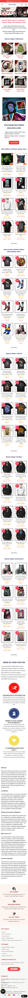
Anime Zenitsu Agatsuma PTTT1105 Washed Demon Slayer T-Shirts (7, 440)
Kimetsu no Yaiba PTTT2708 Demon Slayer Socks (7, 338)
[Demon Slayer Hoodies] (21, 49)
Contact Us (4, 953)
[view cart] (26, 4)
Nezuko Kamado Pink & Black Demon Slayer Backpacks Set (20, 338)
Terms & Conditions (6, 934)
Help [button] (25, 996)
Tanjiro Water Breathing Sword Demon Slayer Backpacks (7, 600)
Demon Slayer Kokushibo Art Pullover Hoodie (7, 476)
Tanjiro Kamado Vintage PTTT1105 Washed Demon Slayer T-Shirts (7, 418)
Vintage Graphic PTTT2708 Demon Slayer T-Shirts (7, 293)
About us (4, 932)
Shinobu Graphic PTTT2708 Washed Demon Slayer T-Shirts (7, 271)
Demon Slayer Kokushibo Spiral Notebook (21, 623)
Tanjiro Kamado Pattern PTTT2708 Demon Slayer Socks (20, 293)
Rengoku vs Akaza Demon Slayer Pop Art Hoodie (21, 476)
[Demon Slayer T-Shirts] (7, 49)
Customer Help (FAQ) (7, 955)
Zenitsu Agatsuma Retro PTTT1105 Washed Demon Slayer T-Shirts (21, 418)
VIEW (7, 163)
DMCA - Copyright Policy (7, 938)
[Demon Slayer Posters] (7, 82)
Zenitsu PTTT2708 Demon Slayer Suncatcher (20, 271)
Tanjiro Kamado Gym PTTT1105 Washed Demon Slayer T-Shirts (21, 395)
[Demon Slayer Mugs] (7, 66)
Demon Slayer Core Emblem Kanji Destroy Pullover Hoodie (21, 521)
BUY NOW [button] (15, 142)
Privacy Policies (5, 936)
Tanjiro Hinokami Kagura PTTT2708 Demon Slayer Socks (7, 316)
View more (14, 243)
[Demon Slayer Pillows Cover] (21, 82)
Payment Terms (5, 949)
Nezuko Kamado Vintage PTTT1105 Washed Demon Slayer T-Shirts (7, 395)
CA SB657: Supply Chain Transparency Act (12, 940)
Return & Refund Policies (7, 951)
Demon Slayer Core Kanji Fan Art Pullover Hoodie (7, 544)
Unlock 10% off (3, 991)
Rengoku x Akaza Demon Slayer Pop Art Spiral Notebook (7, 646)
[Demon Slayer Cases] (21, 66)
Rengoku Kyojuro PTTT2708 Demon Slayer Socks (20, 316)
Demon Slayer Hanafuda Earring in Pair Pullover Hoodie (7, 213)
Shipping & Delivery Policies (8, 947)
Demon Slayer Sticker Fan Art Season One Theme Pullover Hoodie (20, 499)
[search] (22, 4)
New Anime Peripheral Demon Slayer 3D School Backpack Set (21, 578)
